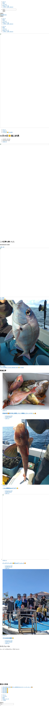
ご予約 (4, 700)
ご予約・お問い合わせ (8, 7)
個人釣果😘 (5, 688)
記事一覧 (2, 247)
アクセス (5, 4)
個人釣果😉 (5, 689)
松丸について (6, 5)
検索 (4, 11)
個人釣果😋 (5, 691)
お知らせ (5, 141)
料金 (4, 3)
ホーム (4, 1)
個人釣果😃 (5, 692)
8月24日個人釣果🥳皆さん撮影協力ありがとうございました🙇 (18, 687)
